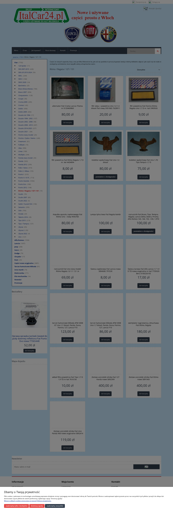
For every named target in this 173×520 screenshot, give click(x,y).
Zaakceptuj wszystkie (55, 506)
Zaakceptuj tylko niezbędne (16, 506)
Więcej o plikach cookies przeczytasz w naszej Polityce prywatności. (27, 501)
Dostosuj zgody (37, 506)
